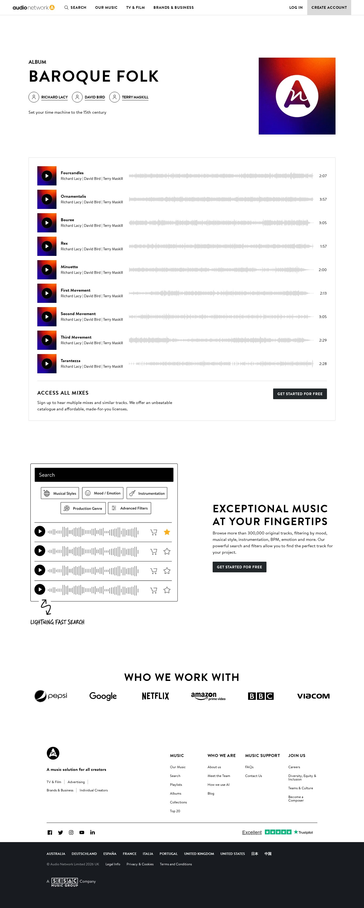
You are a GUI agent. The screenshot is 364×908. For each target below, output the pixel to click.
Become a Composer (296, 798)
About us (214, 766)
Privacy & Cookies (140, 864)
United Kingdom (199, 853)
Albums (175, 793)
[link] (34, 7)
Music (177, 755)
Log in (296, 7)
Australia (56, 853)
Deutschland (84, 853)
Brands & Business (173, 7)
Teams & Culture (300, 788)
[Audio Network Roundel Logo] (53, 753)
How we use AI (219, 784)
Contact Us (253, 775)
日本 (254, 853)
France (129, 853)
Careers (294, 766)
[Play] (47, 176)
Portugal (169, 853)
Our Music (106, 7)
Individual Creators (94, 790)
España (109, 853)
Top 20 (175, 810)
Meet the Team (219, 775)
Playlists (176, 784)
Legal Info (113, 864)
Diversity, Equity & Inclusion (302, 777)
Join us (296, 755)
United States (232, 853)
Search (79, 7)
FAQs (249, 766)
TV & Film (135, 7)
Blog (211, 793)
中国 (268, 853)
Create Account (329, 7)
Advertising (76, 781)
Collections (178, 802)
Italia (148, 853)
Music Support (262, 755)
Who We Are (222, 755)
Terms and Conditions (176, 864)
